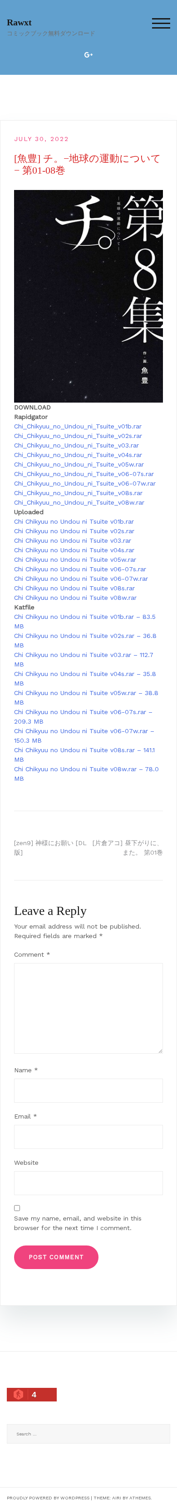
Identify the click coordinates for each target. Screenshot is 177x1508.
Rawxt (19, 22)
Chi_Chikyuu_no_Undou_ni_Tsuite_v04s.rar (78, 454)
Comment (32, 954)
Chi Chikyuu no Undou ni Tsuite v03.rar (72, 540)
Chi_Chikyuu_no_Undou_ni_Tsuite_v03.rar (76, 445)
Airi (116, 1497)
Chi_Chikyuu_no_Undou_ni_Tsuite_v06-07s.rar (84, 473)
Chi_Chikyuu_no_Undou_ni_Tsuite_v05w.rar (79, 464)
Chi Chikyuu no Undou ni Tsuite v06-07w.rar (81, 578)
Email (25, 1116)
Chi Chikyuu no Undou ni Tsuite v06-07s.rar (80, 569)
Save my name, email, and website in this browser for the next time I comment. (78, 1223)
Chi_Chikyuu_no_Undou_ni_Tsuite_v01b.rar (78, 426)
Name (26, 1070)
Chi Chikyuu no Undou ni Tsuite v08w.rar (75, 597)
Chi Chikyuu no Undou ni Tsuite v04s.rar (74, 550)
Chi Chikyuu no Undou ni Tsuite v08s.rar (74, 588)
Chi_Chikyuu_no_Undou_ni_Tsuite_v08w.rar (79, 502)
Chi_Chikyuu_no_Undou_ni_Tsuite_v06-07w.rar (85, 483)
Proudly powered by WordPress (48, 1497)
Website (26, 1162)
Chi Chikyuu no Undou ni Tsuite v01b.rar (74, 521)
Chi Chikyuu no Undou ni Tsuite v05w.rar (75, 559)
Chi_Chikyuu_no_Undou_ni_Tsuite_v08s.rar (78, 492)
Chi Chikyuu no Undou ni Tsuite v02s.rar (74, 531)
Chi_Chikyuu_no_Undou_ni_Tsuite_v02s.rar (78, 435)
